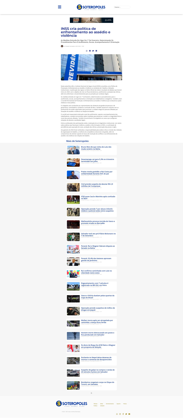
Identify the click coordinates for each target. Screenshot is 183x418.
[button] (87, 51)
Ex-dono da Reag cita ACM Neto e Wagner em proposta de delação (98, 346)
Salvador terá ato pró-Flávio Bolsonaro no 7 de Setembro (98, 234)
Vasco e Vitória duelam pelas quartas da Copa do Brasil (97, 296)
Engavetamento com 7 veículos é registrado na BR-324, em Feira (94, 284)
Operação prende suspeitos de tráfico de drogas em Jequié (98, 309)
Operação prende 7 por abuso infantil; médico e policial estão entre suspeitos (97, 210)
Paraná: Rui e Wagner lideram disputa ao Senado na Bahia (98, 247)
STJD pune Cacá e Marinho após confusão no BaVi (98, 197)
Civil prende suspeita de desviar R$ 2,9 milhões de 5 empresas (97, 185)
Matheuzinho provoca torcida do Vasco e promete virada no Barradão (98, 222)
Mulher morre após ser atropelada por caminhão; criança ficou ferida (97, 321)
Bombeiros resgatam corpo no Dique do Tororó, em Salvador (97, 383)
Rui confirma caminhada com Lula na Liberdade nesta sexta (96, 272)
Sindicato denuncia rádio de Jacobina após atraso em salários (96, 395)
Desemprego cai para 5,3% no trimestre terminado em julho (97, 160)
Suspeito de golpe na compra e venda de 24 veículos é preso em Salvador (98, 371)
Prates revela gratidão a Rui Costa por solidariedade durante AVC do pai (96, 172)
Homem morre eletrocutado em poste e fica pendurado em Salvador (97, 333)
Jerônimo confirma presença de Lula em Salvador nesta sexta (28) (97, 408)
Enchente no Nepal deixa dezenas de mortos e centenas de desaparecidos (96, 358)
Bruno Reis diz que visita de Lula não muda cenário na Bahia (96, 148)
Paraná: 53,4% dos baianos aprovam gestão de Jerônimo (96, 259)
